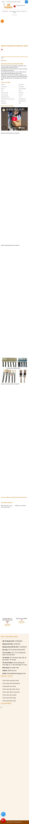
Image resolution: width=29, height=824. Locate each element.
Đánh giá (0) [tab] (3, 60)
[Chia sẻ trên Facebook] (4, 53)
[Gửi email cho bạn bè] (9, 53)
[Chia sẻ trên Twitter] (6, 53)
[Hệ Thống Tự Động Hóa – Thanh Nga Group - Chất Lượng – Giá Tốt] (8, 6)
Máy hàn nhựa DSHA (21, 618)
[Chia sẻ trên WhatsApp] (2, 53)
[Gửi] (26, 1)
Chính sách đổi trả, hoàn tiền (11, 692)
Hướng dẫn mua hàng (9, 686)
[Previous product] (16, 15)
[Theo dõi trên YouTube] (15, 6)
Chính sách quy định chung (10, 680)
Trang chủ (5, 11)
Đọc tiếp (7, 624)
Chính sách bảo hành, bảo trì (11, 689)
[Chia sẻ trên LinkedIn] (13, 53)
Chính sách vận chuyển (9, 695)
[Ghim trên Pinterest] (11, 53)
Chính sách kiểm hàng (9, 698)
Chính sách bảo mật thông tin (11, 683)
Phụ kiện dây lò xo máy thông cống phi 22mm (7, 620)
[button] (2, 6)
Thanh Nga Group (17, 822)
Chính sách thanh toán (9, 701)
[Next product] (13, 15)
